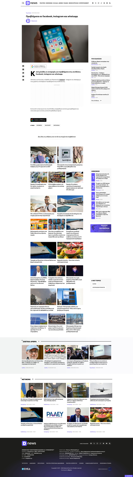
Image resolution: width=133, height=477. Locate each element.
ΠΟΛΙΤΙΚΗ (42, 3)
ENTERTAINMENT (84, 3)
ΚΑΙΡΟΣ (94, 283)
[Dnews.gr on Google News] (104, 3)
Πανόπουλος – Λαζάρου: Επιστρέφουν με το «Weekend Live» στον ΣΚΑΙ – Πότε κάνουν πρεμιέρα (100, 74)
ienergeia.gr (23, 404)
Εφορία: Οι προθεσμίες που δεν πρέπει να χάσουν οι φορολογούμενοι (38, 186)
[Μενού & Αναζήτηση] (23, 3)
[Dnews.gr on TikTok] (101, 3)
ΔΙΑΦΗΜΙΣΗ (32, 463)
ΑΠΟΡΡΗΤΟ (129, 476)
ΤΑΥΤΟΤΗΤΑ (25, 463)
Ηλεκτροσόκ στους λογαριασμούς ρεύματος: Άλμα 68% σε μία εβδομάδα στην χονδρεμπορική (70, 166)
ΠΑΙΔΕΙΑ (66, 3)
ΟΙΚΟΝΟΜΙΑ (49, 3)
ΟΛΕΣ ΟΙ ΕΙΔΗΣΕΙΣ (84, 443)
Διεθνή (93, 84)
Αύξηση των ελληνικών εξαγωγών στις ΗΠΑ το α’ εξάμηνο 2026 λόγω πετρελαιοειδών (77, 400)
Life (92, 77)
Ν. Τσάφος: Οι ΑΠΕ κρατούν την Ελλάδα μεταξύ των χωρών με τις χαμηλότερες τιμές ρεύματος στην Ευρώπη (77, 425)
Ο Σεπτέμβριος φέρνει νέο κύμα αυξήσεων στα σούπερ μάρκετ (56, 186)
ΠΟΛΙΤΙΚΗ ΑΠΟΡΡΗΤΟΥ (71, 463)
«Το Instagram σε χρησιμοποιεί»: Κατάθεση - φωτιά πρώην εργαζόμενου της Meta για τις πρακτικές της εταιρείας (54, 362)
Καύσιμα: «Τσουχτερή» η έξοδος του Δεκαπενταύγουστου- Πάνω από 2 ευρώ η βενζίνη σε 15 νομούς (69, 308)
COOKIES (81, 463)
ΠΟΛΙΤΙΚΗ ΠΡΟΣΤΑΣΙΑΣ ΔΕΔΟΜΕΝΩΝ (55, 463)
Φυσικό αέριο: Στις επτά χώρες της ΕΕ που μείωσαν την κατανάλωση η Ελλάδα (55, 327)
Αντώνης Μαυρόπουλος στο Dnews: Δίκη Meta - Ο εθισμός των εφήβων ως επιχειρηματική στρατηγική (32, 362)
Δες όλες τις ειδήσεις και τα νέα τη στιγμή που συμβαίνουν (57, 136)
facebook (62, 79)
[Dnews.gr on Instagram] (98, 3)
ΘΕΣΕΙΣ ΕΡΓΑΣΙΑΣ (74, 3)
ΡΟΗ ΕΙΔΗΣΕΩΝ (96, 59)
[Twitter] (23, 69)
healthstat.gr (47, 404)
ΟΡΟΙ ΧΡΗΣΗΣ (41, 463)
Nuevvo (70, 470)
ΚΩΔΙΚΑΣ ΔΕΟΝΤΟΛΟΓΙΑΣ (92, 463)
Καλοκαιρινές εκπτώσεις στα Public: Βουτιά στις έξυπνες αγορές (38, 233)
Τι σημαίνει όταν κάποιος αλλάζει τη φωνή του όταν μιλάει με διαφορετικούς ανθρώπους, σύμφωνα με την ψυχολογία (56, 281)
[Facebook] (23, 66)
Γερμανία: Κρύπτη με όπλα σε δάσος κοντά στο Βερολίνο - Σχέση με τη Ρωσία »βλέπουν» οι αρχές (100, 81)
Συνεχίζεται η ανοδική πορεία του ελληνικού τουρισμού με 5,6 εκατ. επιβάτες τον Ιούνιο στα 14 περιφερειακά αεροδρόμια (73, 235)
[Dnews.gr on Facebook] (93, 3)
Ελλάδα (93, 70)
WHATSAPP (47, 125)
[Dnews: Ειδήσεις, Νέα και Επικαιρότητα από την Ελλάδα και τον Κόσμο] (31, 3)
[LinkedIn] (23, 73)
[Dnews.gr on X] (96, 3)
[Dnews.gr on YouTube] (107, 3)
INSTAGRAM (56, 125)
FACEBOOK (39, 125)
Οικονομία (98, 190)
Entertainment (94, 64)
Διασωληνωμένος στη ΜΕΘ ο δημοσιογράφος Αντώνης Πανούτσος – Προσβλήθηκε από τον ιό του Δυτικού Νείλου (38, 281)
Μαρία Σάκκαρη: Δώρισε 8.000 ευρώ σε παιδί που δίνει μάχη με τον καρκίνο (100, 89)
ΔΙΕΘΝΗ (61, 3)
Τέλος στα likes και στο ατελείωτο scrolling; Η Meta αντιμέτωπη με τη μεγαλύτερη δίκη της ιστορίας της (98, 362)
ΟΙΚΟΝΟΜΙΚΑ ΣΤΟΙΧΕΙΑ (105, 463)
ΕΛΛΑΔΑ (55, 3)
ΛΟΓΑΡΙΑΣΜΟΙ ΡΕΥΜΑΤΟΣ (99, 287)
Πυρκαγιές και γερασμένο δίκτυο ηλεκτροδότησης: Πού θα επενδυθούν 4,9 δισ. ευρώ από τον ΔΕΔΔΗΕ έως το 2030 (42, 308)
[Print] (23, 79)
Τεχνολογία (28, 12)
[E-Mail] (23, 76)
